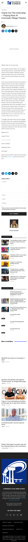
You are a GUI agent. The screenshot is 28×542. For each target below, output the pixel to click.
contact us (10, 156)
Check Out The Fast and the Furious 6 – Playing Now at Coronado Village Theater (18, 309)
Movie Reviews (4, 9)
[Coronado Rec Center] (5, 316)
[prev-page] (2, 284)
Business (3, 404)
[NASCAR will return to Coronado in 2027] (14, 350)
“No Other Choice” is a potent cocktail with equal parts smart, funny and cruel (17, 271)
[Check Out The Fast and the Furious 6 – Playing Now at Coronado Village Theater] (5, 309)
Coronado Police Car (15, 328)
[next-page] (5, 284)
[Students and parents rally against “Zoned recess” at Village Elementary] (14, 371)
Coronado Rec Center (15, 314)
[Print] (16, 31)
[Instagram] (10, 514)
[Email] (12, 31)
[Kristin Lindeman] (3, 26)
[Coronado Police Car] (5, 330)
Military (3, 361)
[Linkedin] (9, 31)
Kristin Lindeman (10, 26)
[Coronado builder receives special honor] (14, 414)
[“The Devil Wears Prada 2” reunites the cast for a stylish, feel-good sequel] (5, 242)
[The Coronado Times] (14, 3)
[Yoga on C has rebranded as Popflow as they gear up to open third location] (14, 393)
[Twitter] (6, 31)
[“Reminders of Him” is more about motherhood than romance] (5, 257)
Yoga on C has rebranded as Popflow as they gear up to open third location (13, 402)
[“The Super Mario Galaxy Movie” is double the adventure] (5, 250)
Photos (3, 318)
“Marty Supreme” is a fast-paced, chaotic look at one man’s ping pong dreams (18, 278)
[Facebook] (2, 31)
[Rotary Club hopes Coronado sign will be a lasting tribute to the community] (14, 436)
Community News (5, 448)
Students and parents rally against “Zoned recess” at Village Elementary (13, 380)
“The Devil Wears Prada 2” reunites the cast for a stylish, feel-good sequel (18, 242)
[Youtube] (21, 514)
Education (4, 383)
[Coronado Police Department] (5, 323)
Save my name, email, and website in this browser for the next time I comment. (14, 208)
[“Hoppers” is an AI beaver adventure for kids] (5, 264)
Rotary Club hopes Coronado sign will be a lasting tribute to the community (13, 445)
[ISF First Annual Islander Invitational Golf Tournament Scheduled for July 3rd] (5, 294)
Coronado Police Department (17, 321)
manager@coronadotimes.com (14, 505)
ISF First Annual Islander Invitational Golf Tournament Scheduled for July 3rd (16, 293)
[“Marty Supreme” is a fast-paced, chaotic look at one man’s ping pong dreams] (5, 278)
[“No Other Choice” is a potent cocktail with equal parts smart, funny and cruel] (5, 271)
